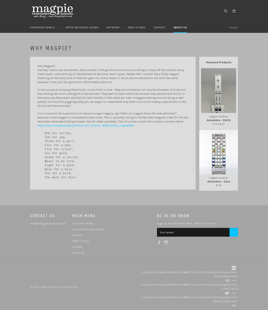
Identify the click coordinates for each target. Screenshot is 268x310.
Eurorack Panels (43, 27)
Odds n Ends (136, 27)
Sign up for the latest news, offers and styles (186, 223)
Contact (160, 27)
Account (233, 27)
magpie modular (48, 286)
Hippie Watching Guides (82, 27)
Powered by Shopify (68, 286)
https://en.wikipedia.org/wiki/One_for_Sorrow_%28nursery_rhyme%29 (85, 125)
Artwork (113, 27)
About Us (180, 27)
